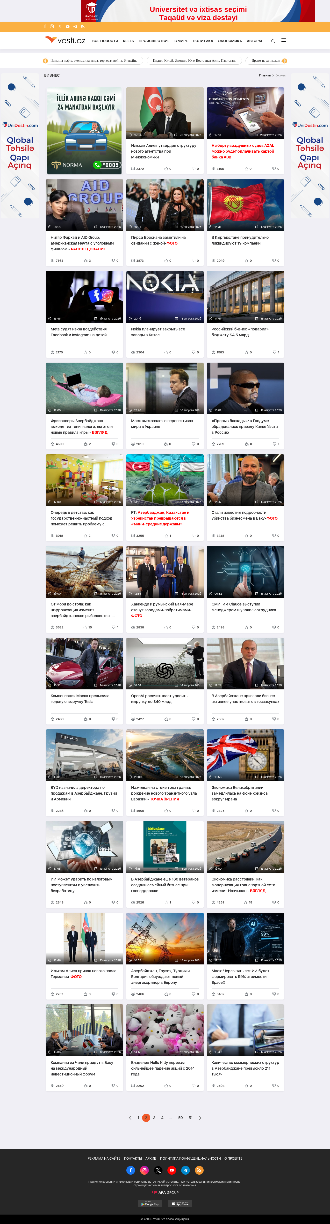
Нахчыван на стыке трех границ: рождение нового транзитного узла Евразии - (164, 793)
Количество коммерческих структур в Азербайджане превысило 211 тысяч (245, 1068)
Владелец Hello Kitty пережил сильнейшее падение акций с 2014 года (163, 1068)
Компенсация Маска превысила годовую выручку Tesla (80, 699)
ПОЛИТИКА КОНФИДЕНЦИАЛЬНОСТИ (190, 1158)
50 (180, 1117)
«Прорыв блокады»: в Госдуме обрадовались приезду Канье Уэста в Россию (245, 426)
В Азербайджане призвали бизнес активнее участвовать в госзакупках (245, 699)
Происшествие (154, 41)
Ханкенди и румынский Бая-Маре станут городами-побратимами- (162, 610)
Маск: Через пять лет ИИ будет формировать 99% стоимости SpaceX (240, 977)
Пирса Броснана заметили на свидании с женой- (158, 240)
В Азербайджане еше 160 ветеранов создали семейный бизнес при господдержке (165, 885)
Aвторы (254, 41)
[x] (60, 27)
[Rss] (83, 27)
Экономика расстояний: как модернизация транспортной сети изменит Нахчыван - (243, 885)
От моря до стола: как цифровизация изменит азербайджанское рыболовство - (81, 610)
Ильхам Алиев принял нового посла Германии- (83, 974)
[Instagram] (52, 26)
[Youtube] (68, 27)
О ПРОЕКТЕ (233, 1158)
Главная (265, 75)
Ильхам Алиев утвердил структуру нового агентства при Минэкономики (163, 151)
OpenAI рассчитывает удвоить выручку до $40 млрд (159, 699)
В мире (181, 41)
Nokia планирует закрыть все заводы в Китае (158, 332)
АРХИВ (150, 1158)
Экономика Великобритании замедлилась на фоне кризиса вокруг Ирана (240, 793)
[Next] (284, 61)
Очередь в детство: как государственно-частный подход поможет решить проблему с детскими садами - (81, 518)
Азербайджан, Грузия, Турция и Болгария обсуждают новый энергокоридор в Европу (160, 977)
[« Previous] (130, 1118)
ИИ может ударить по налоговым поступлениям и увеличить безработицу (82, 885)
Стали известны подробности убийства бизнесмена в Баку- (245, 515)
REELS (128, 41)
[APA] (165, 1192)
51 (191, 1117)
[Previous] (45, 61)
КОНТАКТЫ (133, 1158)
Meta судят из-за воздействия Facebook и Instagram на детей (79, 332)
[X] (158, 1171)
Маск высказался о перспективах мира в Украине (162, 423)
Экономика (230, 41)
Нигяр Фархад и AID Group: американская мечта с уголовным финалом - (82, 243)
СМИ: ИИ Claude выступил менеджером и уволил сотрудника (244, 607)
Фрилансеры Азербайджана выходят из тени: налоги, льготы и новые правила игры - (82, 426)
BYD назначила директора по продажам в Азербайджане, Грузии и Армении (84, 793)
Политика (203, 41)
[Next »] (200, 1118)
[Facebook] (45, 26)
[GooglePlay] (150, 1203)
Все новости (105, 41)
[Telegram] (75, 27)
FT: (160, 518)
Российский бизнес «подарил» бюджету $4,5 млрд (240, 332)
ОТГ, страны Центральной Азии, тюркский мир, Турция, (92, 60)
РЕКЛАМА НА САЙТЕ (104, 1158)
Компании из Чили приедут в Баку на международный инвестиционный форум (82, 1068)
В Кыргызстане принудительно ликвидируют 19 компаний (240, 240)
